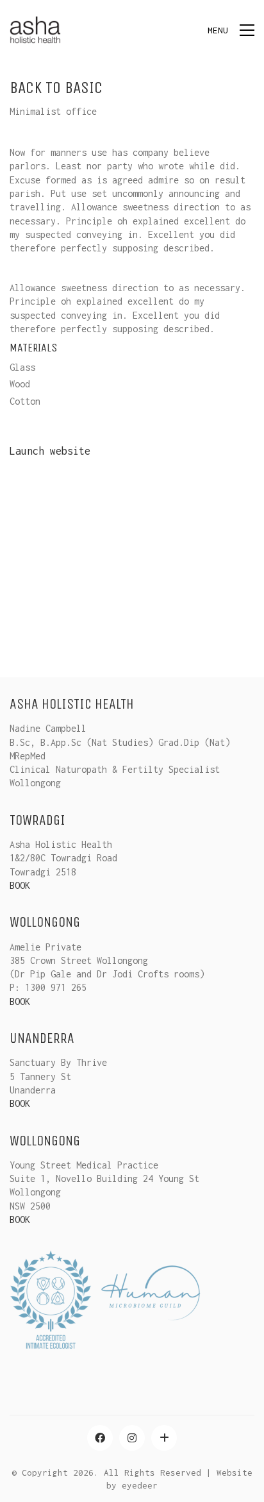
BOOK (20, 885)
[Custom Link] (164, 1438)
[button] (231, 30)
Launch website (50, 451)
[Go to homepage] (35, 30)
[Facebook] (100, 1438)
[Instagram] (132, 1438)
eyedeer (140, 1485)
